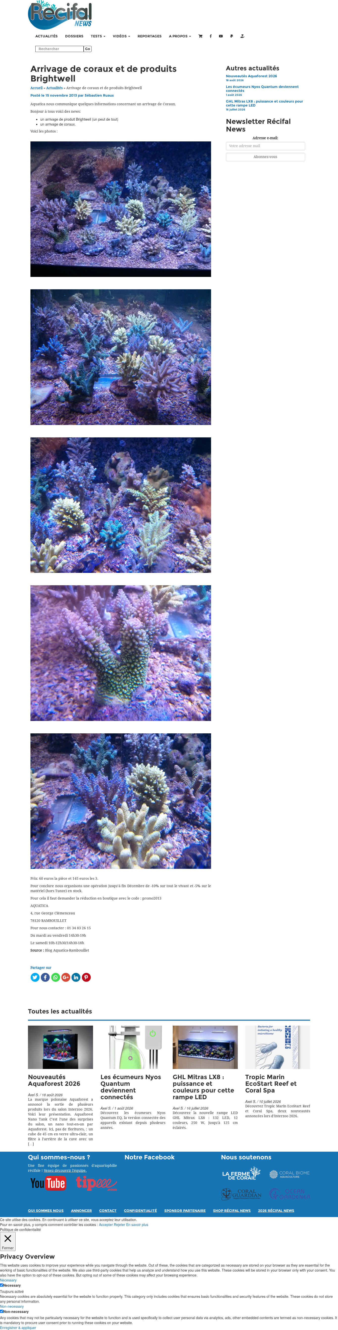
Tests (97, 36)
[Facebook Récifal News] (210, 36)
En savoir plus (137, 1224)
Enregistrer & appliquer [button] (18, 1327)
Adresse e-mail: (265, 138)
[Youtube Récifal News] (221, 36)
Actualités (46, 36)
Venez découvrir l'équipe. (65, 1171)
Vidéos (120, 36)
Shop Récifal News (232, 1211)
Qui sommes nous (46, 1211)
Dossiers (74, 36)
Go (87, 49)
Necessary (12, 1285)
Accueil (36, 88)
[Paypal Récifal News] (232, 36)
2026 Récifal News (276, 1211)
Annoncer (81, 1211)
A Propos (179, 36)
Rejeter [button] (119, 1224)
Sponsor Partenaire (185, 1211)
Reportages (150, 36)
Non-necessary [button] (12, 1306)
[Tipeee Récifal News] (242, 36)
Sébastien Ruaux (99, 95)
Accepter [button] (106, 1224)
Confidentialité (140, 1211)
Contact (108, 1211)
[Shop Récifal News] (200, 36)
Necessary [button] (8, 1279)
